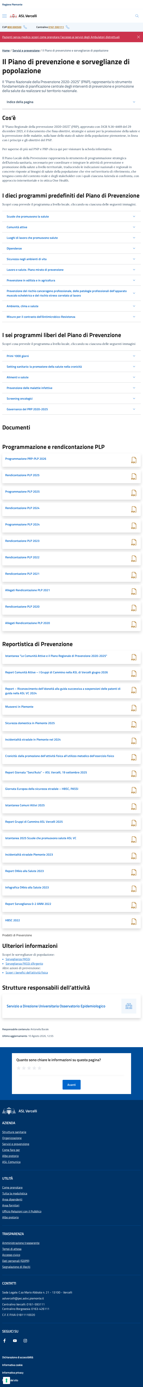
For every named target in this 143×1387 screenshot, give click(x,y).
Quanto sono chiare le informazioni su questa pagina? (58, 1060)
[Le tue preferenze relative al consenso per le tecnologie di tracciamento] (6, 1380)
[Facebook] (4, 1340)
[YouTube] (15, 1340)
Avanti (71, 1084)
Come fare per (11, 1150)
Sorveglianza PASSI (18, 959)
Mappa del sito (10, 1380)
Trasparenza (13, 1233)
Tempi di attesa (11, 1249)
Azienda (8, 1122)
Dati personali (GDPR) (15, 1261)
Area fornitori (10, 1205)
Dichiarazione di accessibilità (17, 1357)
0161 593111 (56, 27)
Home (6, 50)
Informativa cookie (12, 1365)
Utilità (7, 1178)
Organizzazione (12, 1138)
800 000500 (14, 27)
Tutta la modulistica (14, 1193)
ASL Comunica (11, 1162)
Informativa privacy (12, 1372)
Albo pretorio (10, 1156)
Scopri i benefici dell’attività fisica (27, 972)
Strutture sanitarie (14, 1132)
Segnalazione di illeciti (16, 1267)
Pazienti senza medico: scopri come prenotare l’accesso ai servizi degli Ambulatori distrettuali (61, 37)
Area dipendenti (12, 1199)
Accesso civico (11, 1255)
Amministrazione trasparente (20, 1243)
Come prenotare (12, 1187)
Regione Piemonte (12, 4)
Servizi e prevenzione (26, 50)
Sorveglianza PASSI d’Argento (24, 963)
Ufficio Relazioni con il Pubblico (21, 1211)
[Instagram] (25, 1340)
